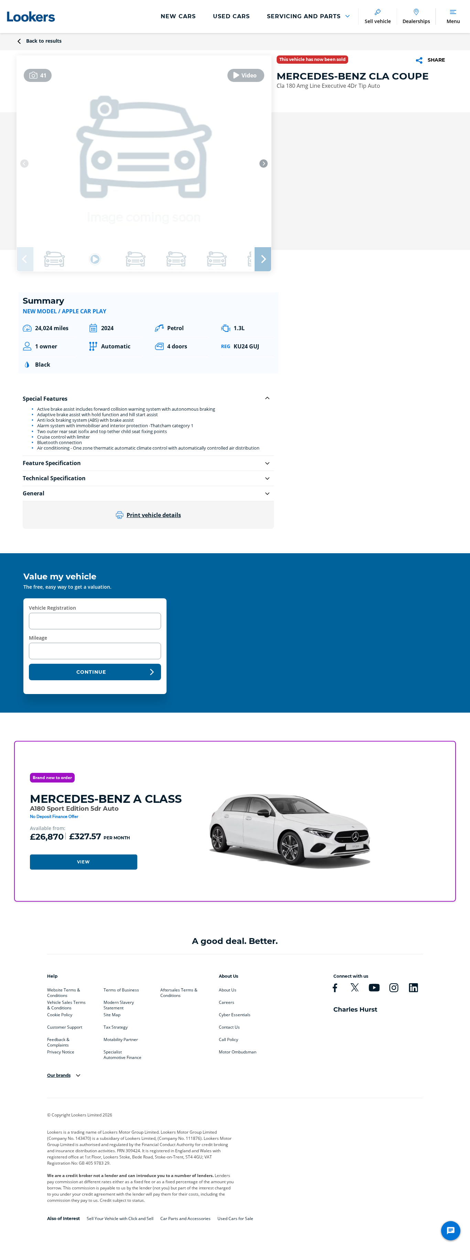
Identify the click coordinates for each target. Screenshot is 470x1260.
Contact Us (229, 1027)
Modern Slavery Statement (119, 1004)
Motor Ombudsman (237, 1052)
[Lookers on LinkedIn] (413, 987)
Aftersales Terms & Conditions (178, 991)
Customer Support (64, 1027)
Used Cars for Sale (235, 1218)
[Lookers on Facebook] (335, 987)
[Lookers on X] (354, 987)
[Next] (263, 163)
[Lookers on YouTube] (374, 987)
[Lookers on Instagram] (393, 987)
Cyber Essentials (234, 1015)
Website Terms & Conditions (63, 991)
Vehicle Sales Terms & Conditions (66, 1004)
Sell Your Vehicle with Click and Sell (120, 1218)
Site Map (112, 1015)
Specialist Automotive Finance (122, 1053)
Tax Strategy (116, 1027)
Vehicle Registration (52, 608)
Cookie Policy (59, 1015)
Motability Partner (121, 1039)
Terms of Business (121, 990)
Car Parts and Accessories (185, 1218)
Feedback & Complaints (58, 1041)
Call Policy (228, 1039)
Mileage (38, 637)
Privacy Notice (60, 1052)
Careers (226, 1002)
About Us (227, 990)
